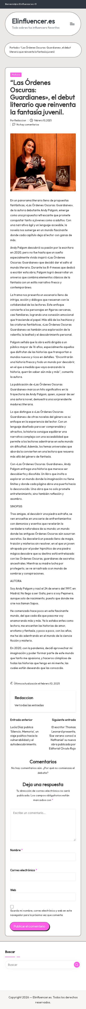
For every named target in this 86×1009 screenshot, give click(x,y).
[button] (29, 705)
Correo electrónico (23, 870)
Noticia (16, 74)
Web (13, 890)
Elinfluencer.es (33, 21)
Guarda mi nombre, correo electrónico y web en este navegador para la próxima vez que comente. (41, 913)
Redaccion (24, 697)
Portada (14, 47)
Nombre (16, 850)
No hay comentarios (27, 124)
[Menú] (72, 24)
